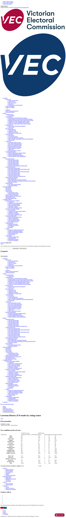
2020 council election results (14, 170)
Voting (4, 113)
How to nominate (11, 210)
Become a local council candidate (12, 208)
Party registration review (13, 221)
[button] (4, 6)
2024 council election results (14, 168)
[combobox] (6, 248)
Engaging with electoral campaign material (17, 152)
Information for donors (12, 224)
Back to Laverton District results (7, 404)
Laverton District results (8, 411)
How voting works (9, 128)
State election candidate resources (15, 207)
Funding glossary (11, 234)
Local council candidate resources (15, 214)
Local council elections (13, 136)
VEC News (8, 480)
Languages (3, 242)
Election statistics (9, 183)
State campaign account (13, 233)
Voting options (11, 115)
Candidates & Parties (7, 199)
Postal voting (11, 103)
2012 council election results (14, 173)
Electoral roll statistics (10, 112)
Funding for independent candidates (15, 232)
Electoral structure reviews (13, 193)
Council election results (10, 166)
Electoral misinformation (11, 151)
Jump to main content (7, 3)
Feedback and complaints (11, 489)
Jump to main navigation (8, 1)
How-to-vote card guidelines (14, 204)
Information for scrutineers (13, 213)
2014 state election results (13, 162)
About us (5, 468)
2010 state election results (13, 163)
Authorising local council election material (16, 211)
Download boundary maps (11, 198)
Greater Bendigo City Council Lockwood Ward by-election (20, 119)
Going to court (11, 127)
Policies (7, 474)
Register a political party (13, 218)
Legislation (8, 473)
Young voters (11, 149)
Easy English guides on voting (14, 142)
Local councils (9, 190)
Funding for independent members (15, 231)
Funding (7, 228)
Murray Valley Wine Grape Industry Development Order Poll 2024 (21, 180)
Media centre (8, 477)
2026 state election (9, 114)
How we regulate (9, 471)
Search (2, 243)
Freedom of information (10, 475)
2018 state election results (13, 161)
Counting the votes (12, 130)
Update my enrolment (10, 107)
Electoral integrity (9, 470)
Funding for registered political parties (16, 229)
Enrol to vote (8, 99)
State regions (8, 189)
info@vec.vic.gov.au (10, 488)
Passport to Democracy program (14, 147)
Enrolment (5, 98)
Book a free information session (14, 145)
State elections (11, 135)
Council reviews (9, 191)
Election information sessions (14, 205)
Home (4, 406)
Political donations (9, 222)
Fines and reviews (9, 124)
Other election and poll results (12, 177)
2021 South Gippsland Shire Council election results (19, 169)
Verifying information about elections (15, 155)
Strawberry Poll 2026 (12, 182)
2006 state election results (13, 164)
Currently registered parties (13, 219)
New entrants (11, 226)
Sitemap (4, 513)
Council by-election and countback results (16, 176)
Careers (4, 482)
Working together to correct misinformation (17, 156)
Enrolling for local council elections (15, 105)
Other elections (11, 140)
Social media (8, 481)
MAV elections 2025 (12, 178)
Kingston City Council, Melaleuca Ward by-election (18, 122)
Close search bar (23, 248)
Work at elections (9, 484)
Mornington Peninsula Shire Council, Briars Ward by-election (20, 120)
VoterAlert (8, 109)
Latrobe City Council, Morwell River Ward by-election (19, 123)
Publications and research (11, 478)
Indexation (10, 227)
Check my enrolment (10, 106)
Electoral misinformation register (14, 154)
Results (4, 157)
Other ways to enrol (12, 102)
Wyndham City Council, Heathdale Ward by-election (19, 121)
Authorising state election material (15, 203)
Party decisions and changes (14, 220)
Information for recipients (13, 225)
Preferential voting (12, 129)
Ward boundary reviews (13, 192)
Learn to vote (8, 141)
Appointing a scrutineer (13, 206)
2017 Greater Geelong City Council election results (18, 171)
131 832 (7, 487)
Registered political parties (11, 215)
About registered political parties (14, 217)
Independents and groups (13, 239)
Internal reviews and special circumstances (16, 126)
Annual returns (9, 235)
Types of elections (9, 134)
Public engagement (9, 469)
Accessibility (5, 514)
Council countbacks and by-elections (15, 137)
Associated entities (12, 238)
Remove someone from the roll (12, 110)
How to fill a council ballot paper (15, 144)
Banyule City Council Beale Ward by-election (17, 117)
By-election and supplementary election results (17, 165)
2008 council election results (14, 175)
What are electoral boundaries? (12, 194)
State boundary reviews (10, 197)
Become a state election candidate (12, 200)
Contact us (5, 485)
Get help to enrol (11, 101)
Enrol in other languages (13, 100)
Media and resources (7, 476)
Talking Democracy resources (14, 148)
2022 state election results (13, 159)
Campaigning (11, 201)
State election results (10, 158)
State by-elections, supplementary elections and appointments (20, 138)
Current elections (9, 116)
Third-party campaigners (13, 240)
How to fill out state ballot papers (15, 143)
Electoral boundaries (7, 186)
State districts (8, 187)
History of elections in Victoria (14, 150)
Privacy (4, 510)
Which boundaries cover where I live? (13, 196)
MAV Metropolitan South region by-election (17, 179)
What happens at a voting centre (14, 133)
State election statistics (12, 185)
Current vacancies (9, 483)
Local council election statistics (14, 184)
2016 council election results (14, 172)
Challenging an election (13, 131)
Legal (4, 511)
